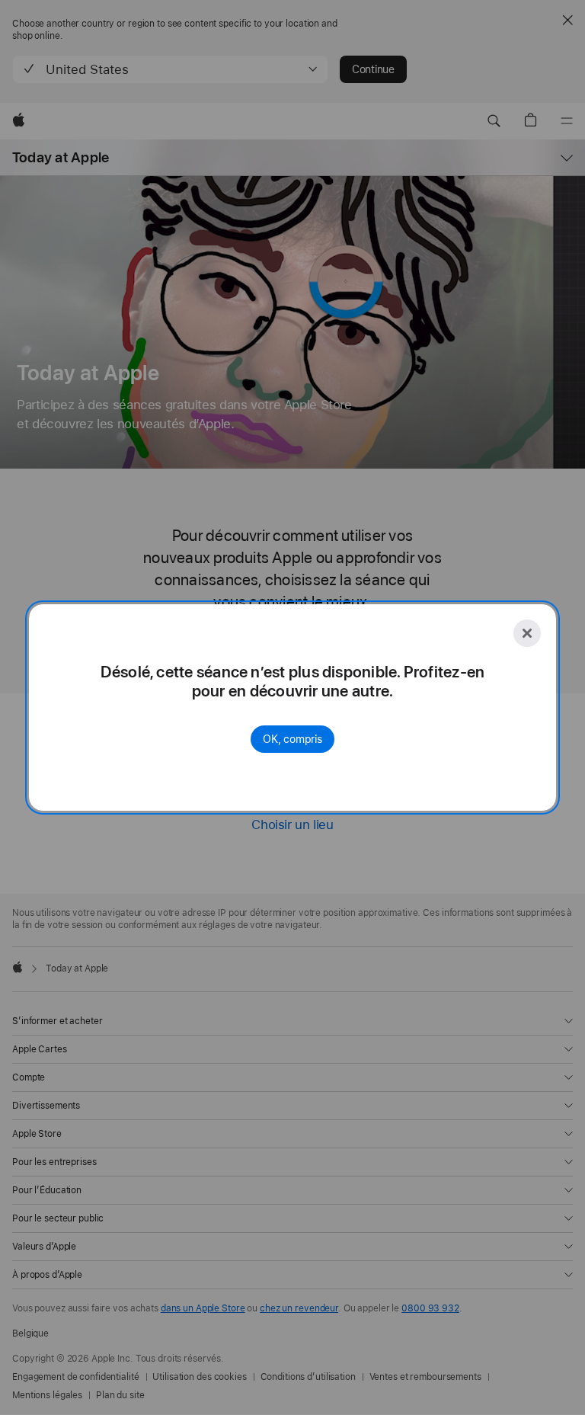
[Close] (527, 633)
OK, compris (292, 739)
